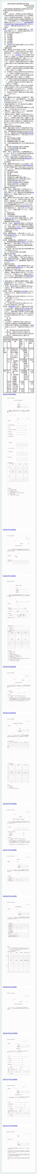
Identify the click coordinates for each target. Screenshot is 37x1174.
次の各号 (18, 55)
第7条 (27, 308)
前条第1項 (17, 223)
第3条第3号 (11, 306)
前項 (6, 85)
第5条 (32, 325)
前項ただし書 (9, 218)
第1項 (12, 286)
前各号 (9, 44)
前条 (14, 151)
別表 (6, 104)
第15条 (16, 146)
